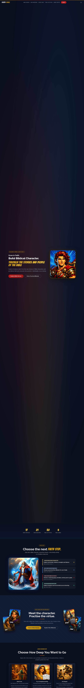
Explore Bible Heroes (16, 276)
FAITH (6, 2)
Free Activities (48, 2)
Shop (63, 2)
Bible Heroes (26, 2)
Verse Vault (41, 2)
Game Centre (57, 2)
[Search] (81, 2)
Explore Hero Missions (50, 627)
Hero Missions (34, 2)
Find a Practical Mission (33, 276)
